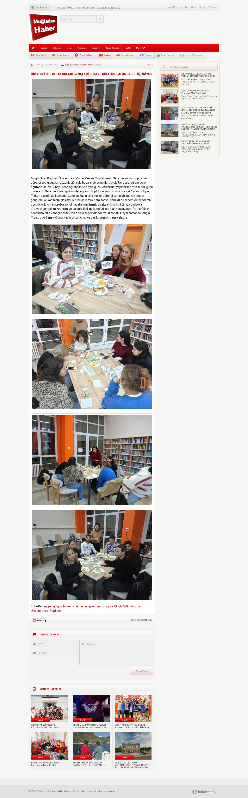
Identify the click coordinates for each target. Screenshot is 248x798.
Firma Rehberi (86, 55)
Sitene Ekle (171, 7)
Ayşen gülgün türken (57, 606)
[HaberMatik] (209, 791)
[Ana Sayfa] (33, 48)
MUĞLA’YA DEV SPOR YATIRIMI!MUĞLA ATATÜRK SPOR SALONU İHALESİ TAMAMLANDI (132, 765)
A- (148, 64)
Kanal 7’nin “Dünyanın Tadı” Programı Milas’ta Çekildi (45, 764)
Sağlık (127, 48)
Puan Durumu (167, 55)
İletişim (212, 7)
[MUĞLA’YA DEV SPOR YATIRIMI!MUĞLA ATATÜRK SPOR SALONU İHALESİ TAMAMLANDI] (169, 136)
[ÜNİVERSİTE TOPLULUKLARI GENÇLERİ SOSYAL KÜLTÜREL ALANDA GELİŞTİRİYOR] (91, 171)
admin (37, 64)
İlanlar (107, 55)
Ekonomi (57, 48)
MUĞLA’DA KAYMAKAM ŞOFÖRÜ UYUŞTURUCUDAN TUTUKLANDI (90, 726)
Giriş (193, 7)
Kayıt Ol (183, 7)
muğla (107, 606)
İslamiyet (96, 48)
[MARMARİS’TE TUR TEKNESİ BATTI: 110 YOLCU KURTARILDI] (169, 119)
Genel (69, 48)
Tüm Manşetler (94, 64)
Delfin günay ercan (87, 606)
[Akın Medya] (194, 792)
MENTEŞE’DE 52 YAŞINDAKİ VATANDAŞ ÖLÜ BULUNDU (196, 142)
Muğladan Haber (43, 791)
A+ (151, 64)
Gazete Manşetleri (193, 55)
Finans (148, 55)
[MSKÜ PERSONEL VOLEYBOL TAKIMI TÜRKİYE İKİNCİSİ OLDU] (169, 85)
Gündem (82, 48)
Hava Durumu (127, 55)
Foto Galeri (40, 55)
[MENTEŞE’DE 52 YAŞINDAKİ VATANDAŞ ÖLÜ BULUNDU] (169, 153)
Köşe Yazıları (112, 48)
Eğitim (44, 48)
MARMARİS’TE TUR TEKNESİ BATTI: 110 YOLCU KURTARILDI (89, 764)
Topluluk (55, 611)
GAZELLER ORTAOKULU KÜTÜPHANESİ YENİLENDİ (45, 726)
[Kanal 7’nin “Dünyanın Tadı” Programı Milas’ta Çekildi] (169, 102)
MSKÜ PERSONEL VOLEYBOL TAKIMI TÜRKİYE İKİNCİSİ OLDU (88, 8)
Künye (202, 7)
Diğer (138, 48)
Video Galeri (63, 55)
